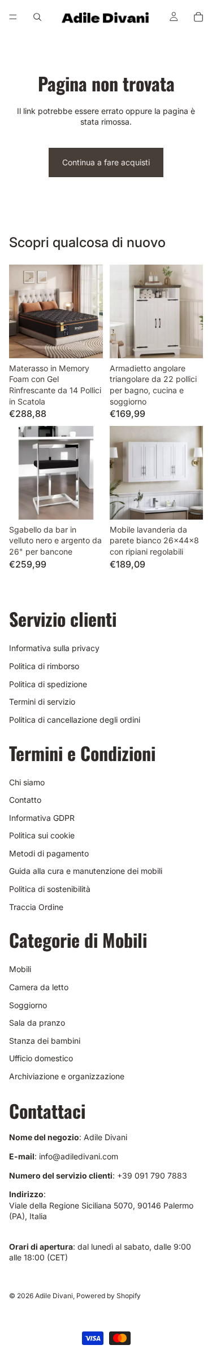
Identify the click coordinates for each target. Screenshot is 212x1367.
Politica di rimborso (44, 666)
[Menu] (13, 17)
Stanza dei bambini (44, 1040)
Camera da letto (38, 987)
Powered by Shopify (108, 1295)
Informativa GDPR (42, 818)
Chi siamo (27, 781)
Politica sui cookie (42, 835)
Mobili (20, 969)
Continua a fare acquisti (106, 162)
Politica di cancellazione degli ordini (74, 719)
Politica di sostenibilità (49, 889)
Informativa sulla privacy (54, 648)
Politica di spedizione (48, 683)
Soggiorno (28, 1005)
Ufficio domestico (41, 1058)
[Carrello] (198, 17)
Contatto (25, 800)
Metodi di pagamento (49, 853)
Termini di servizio (42, 701)
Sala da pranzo (37, 1022)
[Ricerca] (37, 17)
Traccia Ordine (36, 907)
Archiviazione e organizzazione (66, 1076)
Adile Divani (54, 1295)
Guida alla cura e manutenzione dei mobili (85, 871)
